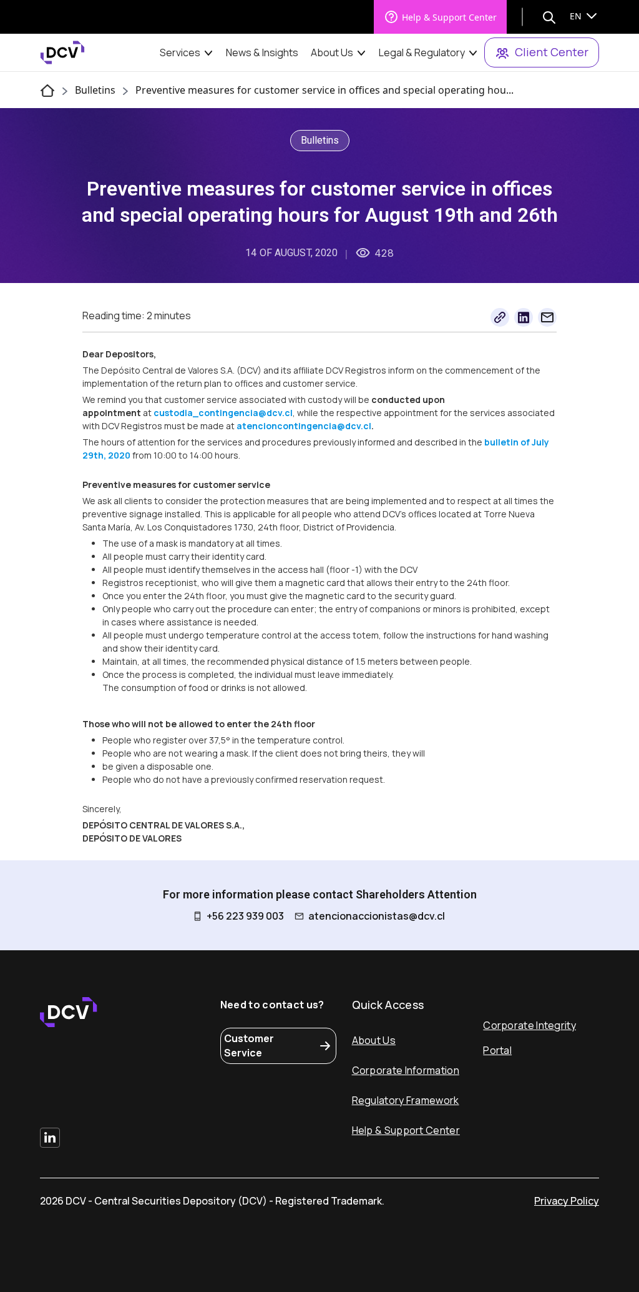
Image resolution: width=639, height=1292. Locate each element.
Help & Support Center (449, 17)
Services (180, 52)
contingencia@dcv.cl (245, 413)
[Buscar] (549, 17)
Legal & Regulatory (422, 52)
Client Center (551, 51)
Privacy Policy (566, 1201)
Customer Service (249, 1045)
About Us (332, 52)
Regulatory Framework (405, 1100)
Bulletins (95, 90)
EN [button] (577, 16)
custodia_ (176, 413)
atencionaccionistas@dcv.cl (376, 916)
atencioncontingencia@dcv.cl (304, 426)
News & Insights (262, 52)
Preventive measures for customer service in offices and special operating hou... (324, 90)
